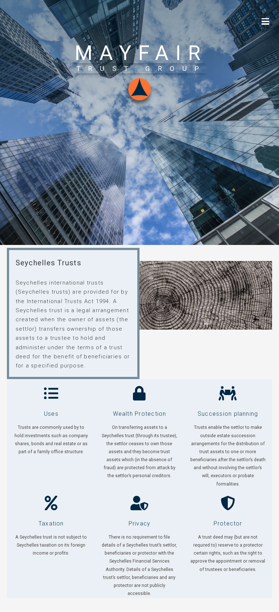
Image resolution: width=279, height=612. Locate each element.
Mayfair (141, 53)
